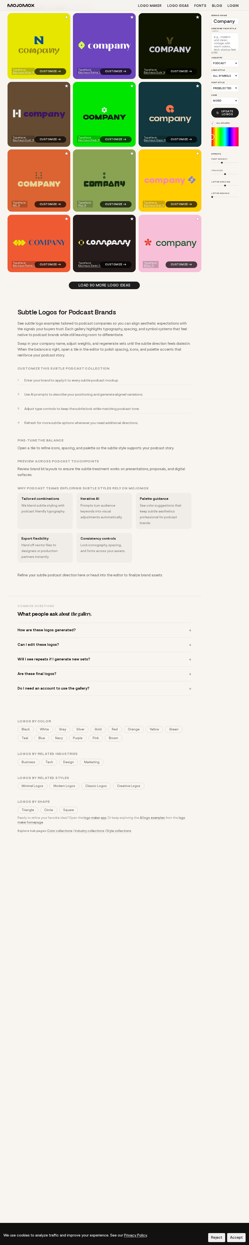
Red (115, 729)
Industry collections (89, 831)
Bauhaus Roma (88, 72)
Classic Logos (96, 786)
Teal (25, 738)
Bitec (147, 265)
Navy (59, 738)
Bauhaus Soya (153, 140)
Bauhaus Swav (88, 265)
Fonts (200, 6)
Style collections (118, 831)
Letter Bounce (220, 193)
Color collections (59, 831)
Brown (113, 738)
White (44, 729)
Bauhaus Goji (152, 205)
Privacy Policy (135, 1235)
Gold (98, 729)
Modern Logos (64, 786)
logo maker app (95, 818)
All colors (223, 123)
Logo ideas (178, 6)
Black (26, 729)
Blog (217, 6)
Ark (15, 205)
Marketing (91, 762)
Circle (48, 810)
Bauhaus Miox (22, 72)
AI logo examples (152, 818)
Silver (80, 729)
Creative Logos (128, 786)
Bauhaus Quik (153, 72)
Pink (96, 738)
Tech (49, 762)
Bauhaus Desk (87, 140)
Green (173, 729)
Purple (77, 738)
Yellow (154, 729)
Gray (62, 729)
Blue (41, 738)
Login (233, 6)
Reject (216, 1237)
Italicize (216, 170)
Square (68, 810)
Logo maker (150, 6)
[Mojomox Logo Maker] (21, 6)
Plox (80, 205)
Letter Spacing (221, 182)
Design (68, 762)
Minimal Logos (32, 786)
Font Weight (219, 159)
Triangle (28, 810)
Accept (236, 1237)
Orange (134, 729)
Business (28, 762)
